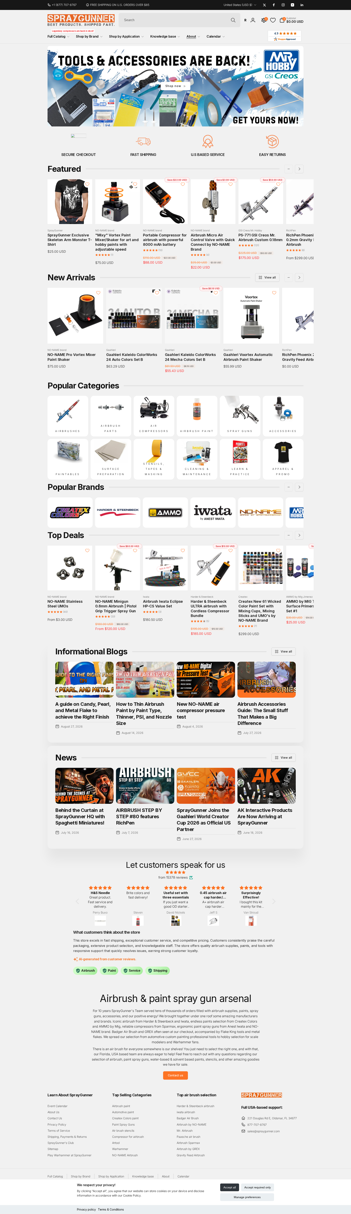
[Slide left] (288, 169)
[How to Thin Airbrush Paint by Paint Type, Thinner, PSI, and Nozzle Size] (145, 680)
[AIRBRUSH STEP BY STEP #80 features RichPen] (145, 786)
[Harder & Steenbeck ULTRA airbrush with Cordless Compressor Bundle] (213, 582)
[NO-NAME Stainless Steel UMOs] (70, 582)
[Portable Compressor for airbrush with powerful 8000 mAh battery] (165, 216)
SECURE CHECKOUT (78, 154)
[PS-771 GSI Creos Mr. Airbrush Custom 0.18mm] (261, 216)
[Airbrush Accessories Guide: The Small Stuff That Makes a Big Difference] (266, 680)
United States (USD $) (238, 5)
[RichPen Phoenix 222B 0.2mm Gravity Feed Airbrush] (308, 216)
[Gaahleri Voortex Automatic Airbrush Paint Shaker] (251, 336)
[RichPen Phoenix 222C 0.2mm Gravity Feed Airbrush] (310, 336)
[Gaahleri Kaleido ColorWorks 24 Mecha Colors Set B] (192, 336)
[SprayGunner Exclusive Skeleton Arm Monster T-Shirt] (70, 216)
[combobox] (179, 20)
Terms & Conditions (111, 1209)
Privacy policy (86, 1209)
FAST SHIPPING (143, 154)
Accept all (229, 1187)
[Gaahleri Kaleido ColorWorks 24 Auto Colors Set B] (134, 336)
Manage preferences (247, 1197)
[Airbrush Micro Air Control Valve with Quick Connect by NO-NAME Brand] (213, 216)
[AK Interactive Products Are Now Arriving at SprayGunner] (266, 786)
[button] (291, 20)
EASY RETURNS (272, 154)
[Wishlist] (272, 20)
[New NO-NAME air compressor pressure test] (206, 680)
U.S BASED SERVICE (208, 154)
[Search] (233, 20)
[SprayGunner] (261, 1096)
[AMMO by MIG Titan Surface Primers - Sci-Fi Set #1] (308, 582)
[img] (175, 872)
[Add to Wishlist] (87, 184)
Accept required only (257, 1187)
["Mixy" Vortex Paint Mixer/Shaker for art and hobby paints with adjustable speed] (117, 216)
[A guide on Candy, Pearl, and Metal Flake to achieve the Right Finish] (84, 680)
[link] (64, 5)
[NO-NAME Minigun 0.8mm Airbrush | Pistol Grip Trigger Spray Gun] (117, 582)
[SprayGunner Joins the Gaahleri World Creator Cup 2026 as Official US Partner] (206, 786)
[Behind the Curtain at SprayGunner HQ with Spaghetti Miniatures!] (84, 786)
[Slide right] (299, 169)
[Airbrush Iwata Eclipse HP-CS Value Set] (165, 582)
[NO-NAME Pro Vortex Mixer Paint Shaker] (75, 336)
